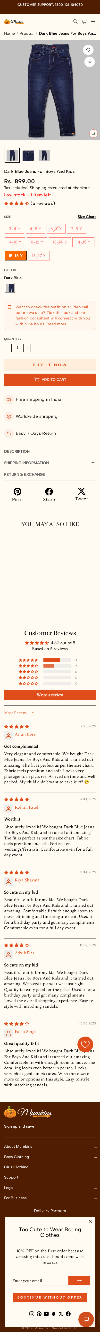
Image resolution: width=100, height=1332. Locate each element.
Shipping (38, 187)
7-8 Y (76, 228)
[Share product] (89, 62)
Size (50, 216)
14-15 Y (83, 242)
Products (27, 33)
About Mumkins (18, 1146)
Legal (9, 1187)
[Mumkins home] (14, 21)
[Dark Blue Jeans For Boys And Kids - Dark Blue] (8, 602)
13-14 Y (60, 242)
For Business (15, 1198)
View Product (27, 613)
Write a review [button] (50, 694)
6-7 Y (56, 228)
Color (10, 270)
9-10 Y (15, 242)
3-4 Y (14, 228)
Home (9, 33)
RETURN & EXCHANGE (24, 474)
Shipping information (26, 463)
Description (17, 451)
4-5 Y (35, 228)
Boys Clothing (16, 1157)
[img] (16, 726)
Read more (56, 324)
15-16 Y (16, 255)
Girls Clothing (16, 1167)
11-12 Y (37, 242)
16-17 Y (39, 255)
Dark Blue (10, 288)
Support (11, 1177)
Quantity (13, 339)
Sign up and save (19, 1126)
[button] (17, 203)
